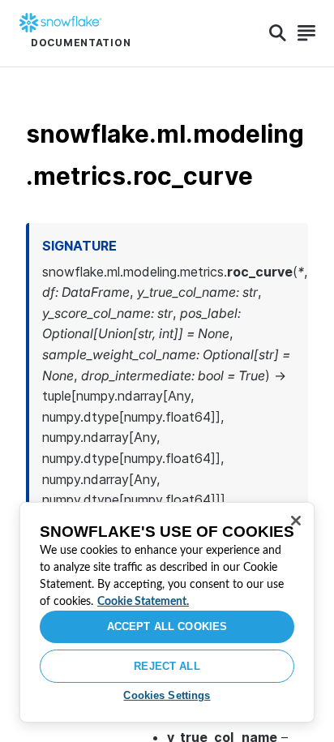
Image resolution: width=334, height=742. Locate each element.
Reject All (166, 666)
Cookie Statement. (143, 601)
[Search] (277, 33)
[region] (167, 612)
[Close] (296, 520)
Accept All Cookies (167, 626)
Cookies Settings (166, 695)
